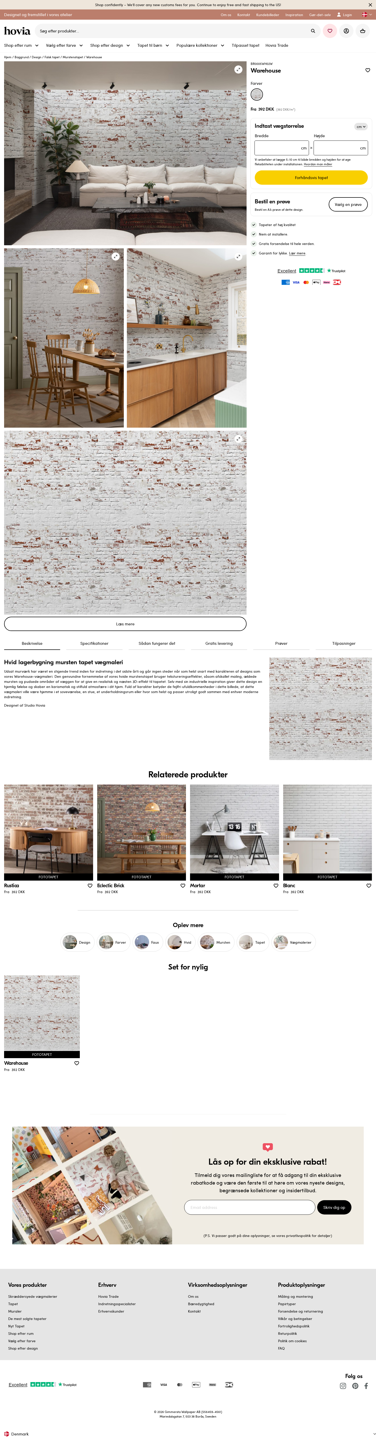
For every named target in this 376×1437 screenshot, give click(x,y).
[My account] (346, 31)
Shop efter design (23, 1348)
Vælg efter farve (22, 1340)
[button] (365, 14)
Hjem (8, 57)
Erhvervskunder (111, 1311)
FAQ (281, 1348)
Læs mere (125, 623)
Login (347, 14)
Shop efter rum (21, 1333)
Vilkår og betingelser (295, 1318)
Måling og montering (295, 1296)
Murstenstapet (73, 57)
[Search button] (313, 31)
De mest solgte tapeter (27, 1318)
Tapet (13, 1303)
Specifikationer (94, 643)
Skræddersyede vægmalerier (32, 1296)
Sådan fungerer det (157, 643)
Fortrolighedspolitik (293, 1326)
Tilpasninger (344, 643)
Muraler (15, 1311)
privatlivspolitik (298, 1235)
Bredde (281, 141)
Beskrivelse (32, 643)
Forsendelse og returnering (300, 1311)
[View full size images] (238, 69)
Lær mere (297, 253)
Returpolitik (287, 1333)
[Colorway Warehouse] (257, 94)
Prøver (281, 643)
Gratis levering (219, 643)
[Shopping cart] (363, 31)
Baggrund (22, 57)
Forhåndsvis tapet (311, 177)
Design (36, 57)
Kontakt (194, 1311)
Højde (340, 141)
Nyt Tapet (16, 1326)
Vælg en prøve (348, 204)
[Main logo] (18, 31)
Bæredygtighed (201, 1303)
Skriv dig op (334, 1207)
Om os (193, 1296)
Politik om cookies (292, 1340)
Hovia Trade (108, 1296)
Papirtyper (287, 1303)
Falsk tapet (52, 57)
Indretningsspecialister (117, 1303)
